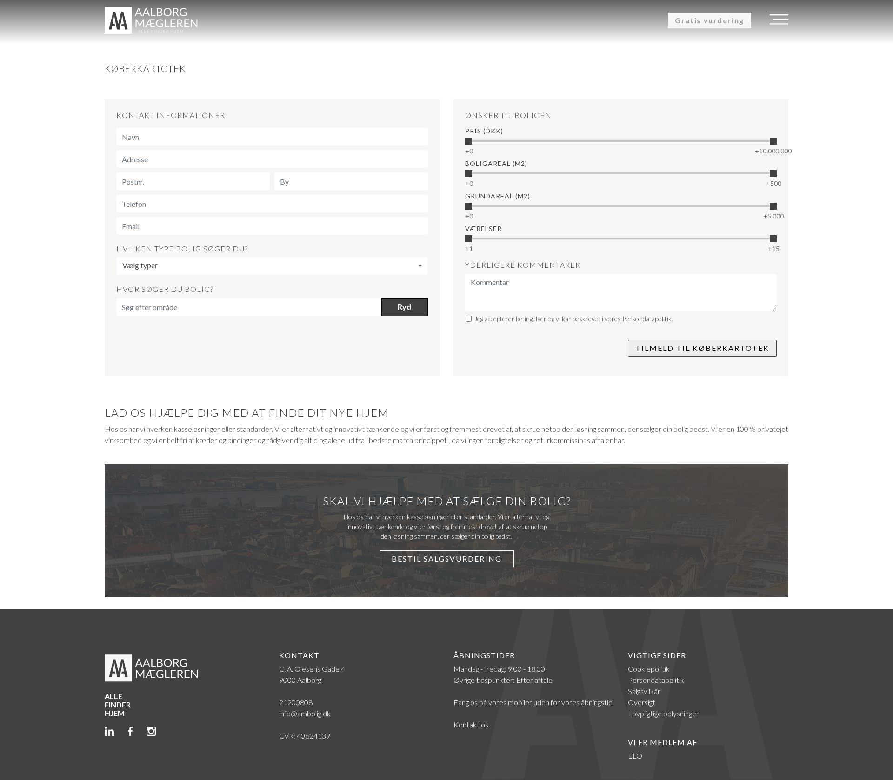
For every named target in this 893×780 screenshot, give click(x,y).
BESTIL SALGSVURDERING (447, 558)
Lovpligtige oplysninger (663, 713)
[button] (272, 266)
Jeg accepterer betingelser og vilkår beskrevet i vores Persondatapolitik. (573, 319)
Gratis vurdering (709, 20)
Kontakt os (470, 724)
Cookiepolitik (649, 668)
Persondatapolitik (656, 679)
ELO (635, 755)
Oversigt (641, 702)
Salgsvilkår (644, 691)
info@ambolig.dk (305, 713)
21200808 (296, 702)
